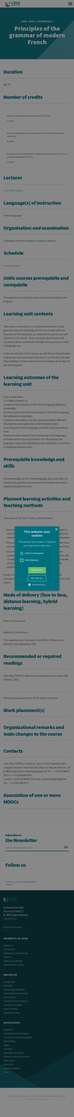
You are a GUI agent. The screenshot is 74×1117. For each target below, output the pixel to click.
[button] (37, 558)
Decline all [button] (37, 578)
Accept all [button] (37, 570)
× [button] (56, 529)
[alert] (37, 558)
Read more (46, 545)
